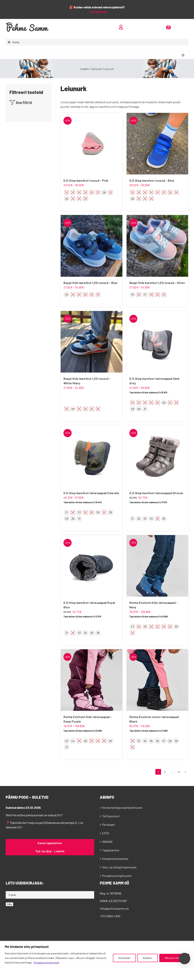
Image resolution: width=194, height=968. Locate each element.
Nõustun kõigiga (174, 957)
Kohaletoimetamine (115, 858)
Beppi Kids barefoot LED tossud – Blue (90, 282)
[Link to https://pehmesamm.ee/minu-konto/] (121, 27)
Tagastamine (110, 850)
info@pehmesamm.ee (114, 908)
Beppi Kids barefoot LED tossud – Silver (157, 282)
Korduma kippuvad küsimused (122, 807)
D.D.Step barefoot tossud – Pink (85, 180)
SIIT (19, 827)
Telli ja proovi (111, 816)
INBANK (107, 841)
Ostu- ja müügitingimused (119, 867)
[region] (97, 954)
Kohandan (124, 957)
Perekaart (108, 824)
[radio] (66, 192)
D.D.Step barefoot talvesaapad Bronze (156, 493)
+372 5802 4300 (110, 916)
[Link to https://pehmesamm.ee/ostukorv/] (168, 27)
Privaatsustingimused (46, 962)
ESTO (105, 833)
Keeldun (147, 957)
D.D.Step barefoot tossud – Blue (151, 180)
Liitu (9, 904)
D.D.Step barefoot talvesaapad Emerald (91, 493)
